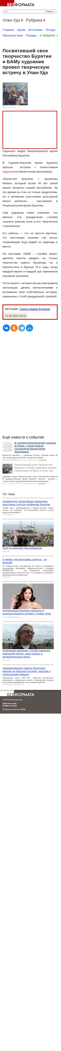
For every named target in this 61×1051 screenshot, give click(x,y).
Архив (21, 29)
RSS (23, 709)
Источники (35, 29)
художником (11, 171)
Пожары (31, 35)
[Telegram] (21, 328)
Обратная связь (10, 703)
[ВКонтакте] (6, 328)
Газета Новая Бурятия (35, 309)
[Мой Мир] (29, 328)
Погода (50, 29)
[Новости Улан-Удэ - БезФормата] (18, 3)
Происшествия (13, 35)
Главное (8, 29)
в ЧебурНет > (49, 35)
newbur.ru (12, 108)
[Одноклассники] (14, 328)
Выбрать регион (10, 706)
